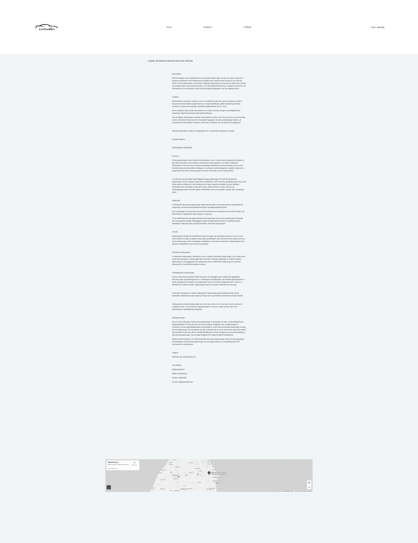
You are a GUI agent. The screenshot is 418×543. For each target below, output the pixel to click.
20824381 (381, 27)
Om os (169, 27)
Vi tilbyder (247, 27)
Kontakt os (208, 27)
